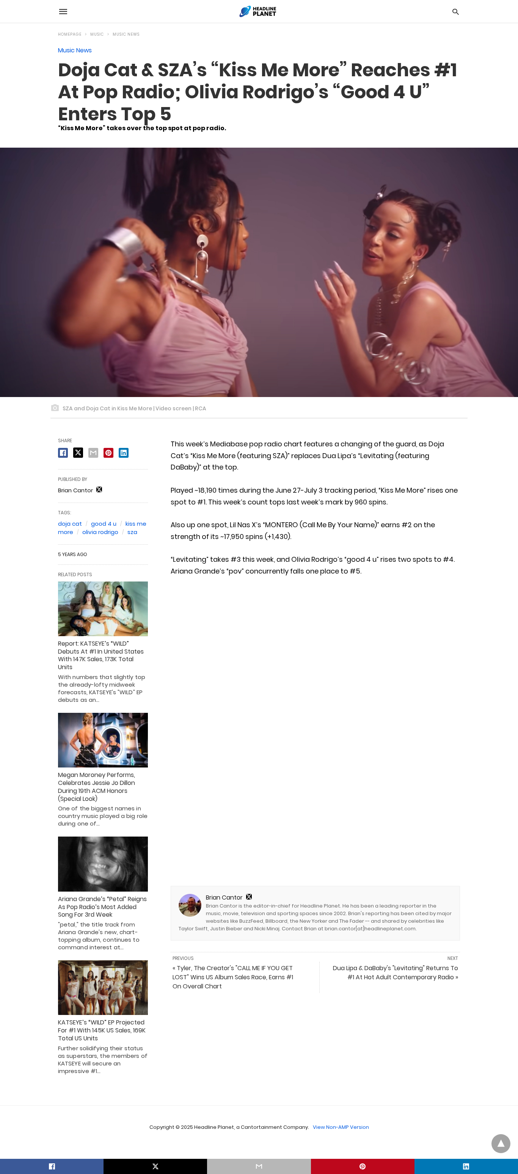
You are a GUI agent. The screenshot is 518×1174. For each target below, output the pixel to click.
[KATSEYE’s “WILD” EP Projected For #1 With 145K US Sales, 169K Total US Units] (103, 987)
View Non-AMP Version (341, 1127)
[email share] (93, 453)
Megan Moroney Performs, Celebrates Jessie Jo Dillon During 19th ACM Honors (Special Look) (96, 787)
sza (132, 532)
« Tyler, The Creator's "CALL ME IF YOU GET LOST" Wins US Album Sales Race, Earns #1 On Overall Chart (233, 977)
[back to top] (500, 1143)
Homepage (70, 34)
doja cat (70, 524)
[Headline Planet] (259, 11)
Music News (126, 34)
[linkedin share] (124, 453)
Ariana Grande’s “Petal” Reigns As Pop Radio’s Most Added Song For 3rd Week (102, 907)
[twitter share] (78, 453)
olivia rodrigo (100, 532)
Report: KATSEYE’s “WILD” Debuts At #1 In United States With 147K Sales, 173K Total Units (101, 655)
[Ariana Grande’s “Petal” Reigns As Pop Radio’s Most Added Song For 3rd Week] (103, 864)
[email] (259, 1166)
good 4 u (103, 524)
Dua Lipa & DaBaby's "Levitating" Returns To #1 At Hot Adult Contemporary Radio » (395, 973)
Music (97, 34)
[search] (455, 11)
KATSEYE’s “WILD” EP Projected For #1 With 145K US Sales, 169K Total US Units (102, 1030)
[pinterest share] (108, 453)
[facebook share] (63, 453)
